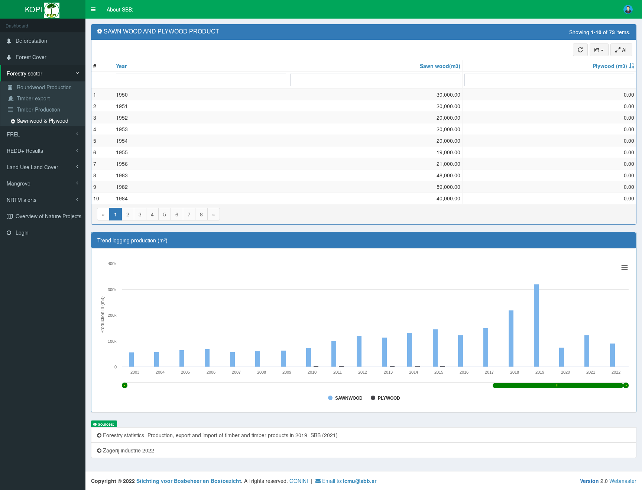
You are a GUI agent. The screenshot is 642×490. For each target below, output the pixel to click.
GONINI (298, 480)
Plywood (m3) (610, 66)
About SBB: (120, 9)
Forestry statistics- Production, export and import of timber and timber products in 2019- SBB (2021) (219, 435)
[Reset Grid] (580, 49)
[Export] (599, 49)
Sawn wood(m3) (440, 66)
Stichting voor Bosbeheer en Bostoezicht (188, 480)
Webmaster (622, 480)
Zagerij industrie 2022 (127, 450)
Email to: (348, 480)
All (624, 50)
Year (121, 66)
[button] (93, 9)
